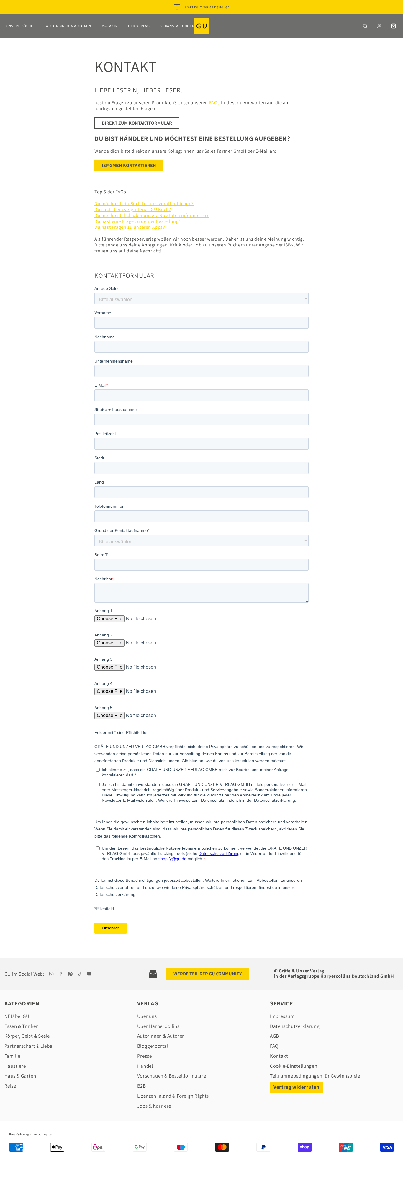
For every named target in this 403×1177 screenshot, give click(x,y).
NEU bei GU (17, 1016)
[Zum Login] (379, 26)
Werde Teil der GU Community (207, 974)
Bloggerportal (152, 1046)
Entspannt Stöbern (206, 10)
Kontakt (279, 1056)
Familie (12, 1056)
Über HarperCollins (158, 1026)
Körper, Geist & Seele (27, 1036)
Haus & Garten (20, 1075)
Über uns (147, 1016)
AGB (274, 1036)
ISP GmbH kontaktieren (129, 165)
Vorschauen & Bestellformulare (171, 1075)
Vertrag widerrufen (296, 1087)
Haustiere (15, 1066)
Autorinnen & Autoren (68, 25)
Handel (145, 1066)
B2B (141, 1086)
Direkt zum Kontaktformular (137, 123)
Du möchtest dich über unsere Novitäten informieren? (151, 215)
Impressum (282, 1016)
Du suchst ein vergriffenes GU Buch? (132, 209)
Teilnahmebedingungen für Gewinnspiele (315, 1075)
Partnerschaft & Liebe (28, 1046)
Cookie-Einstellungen (293, 1066)
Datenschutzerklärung (295, 1026)
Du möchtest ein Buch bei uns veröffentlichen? (144, 203)
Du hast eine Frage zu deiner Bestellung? (137, 221)
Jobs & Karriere (154, 1106)
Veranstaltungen (177, 25)
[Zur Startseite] (201, 26)
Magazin (109, 25)
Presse (144, 1056)
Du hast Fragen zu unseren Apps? (129, 227)
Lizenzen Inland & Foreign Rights (173, 1096)
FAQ (274, 1046)
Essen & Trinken (21, 1026)
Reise (10, 1086)
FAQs (214, 102)
